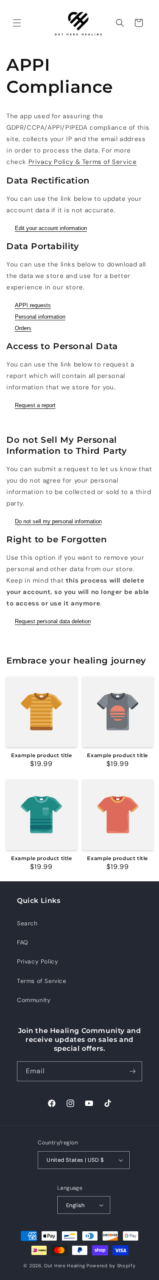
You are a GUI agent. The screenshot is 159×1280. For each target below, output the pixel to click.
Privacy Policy (37, 961)
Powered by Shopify (111, 1266)
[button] (17, 23)
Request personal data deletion (53, 621)
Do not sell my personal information (58, 521)
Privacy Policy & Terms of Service (82, 162)
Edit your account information (51, 228)
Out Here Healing (64, 1266)
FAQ (22, 942)
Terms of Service (42, 981)
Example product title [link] (41, 755)
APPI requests (33, 305)
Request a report (35, 405)
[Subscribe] (132, 1071)
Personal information (40, 317)
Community (33, 1000)
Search (27, 923)
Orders (23, 328)
